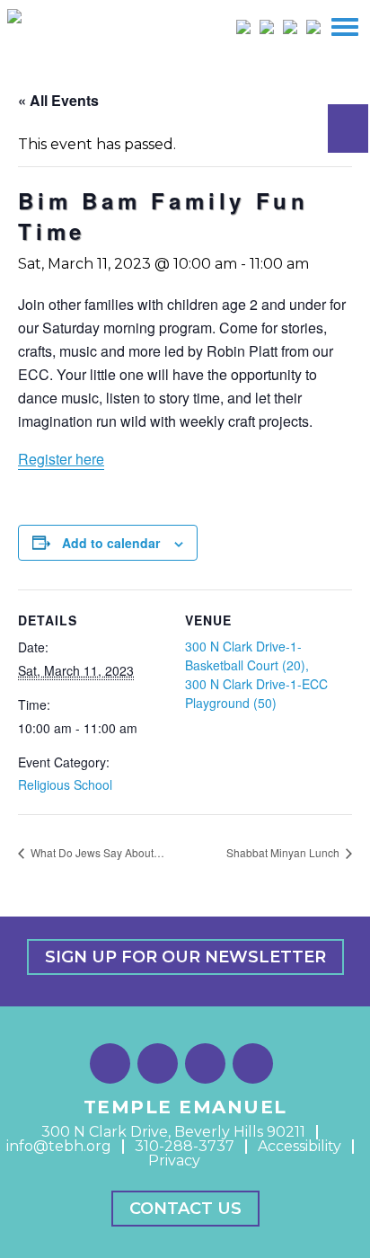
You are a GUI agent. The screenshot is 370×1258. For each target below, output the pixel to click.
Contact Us (185, 1208)
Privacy (174, 1160)
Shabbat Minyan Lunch (284, 852)
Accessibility (299, 1146)
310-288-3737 (184, 1146)
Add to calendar (111, 543)
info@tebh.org (58, 1146)
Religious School (65, 784)
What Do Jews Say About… (96, 852)
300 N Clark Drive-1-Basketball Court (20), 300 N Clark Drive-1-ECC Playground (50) (256, 674)
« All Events (58, 100)
